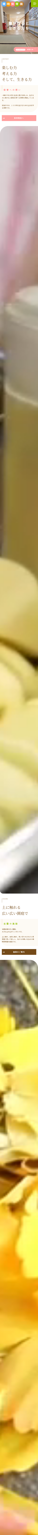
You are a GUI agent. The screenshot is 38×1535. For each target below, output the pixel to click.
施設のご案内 (19, 952)
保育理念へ (19, 118)
